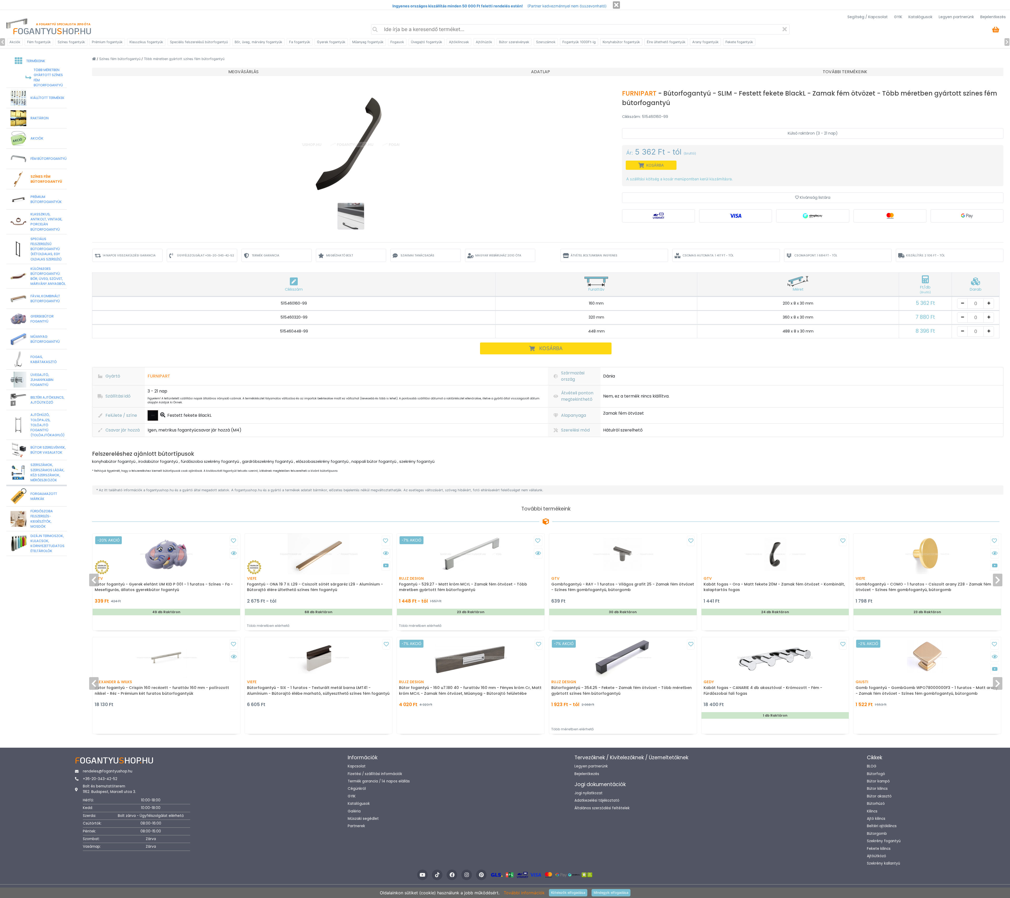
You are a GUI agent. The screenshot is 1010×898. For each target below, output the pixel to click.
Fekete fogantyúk (739, 42)
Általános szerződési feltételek (602, 808)
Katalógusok (920, 16)
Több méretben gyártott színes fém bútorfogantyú (184, 59)
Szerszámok (546, 42)
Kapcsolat (357, 766)
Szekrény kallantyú (883, 863)
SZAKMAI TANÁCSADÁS (417, 255)
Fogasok (397, 42)
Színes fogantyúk (71, 42)
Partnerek (356, 825)
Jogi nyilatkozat (588, 793)
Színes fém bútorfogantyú (120, 59)
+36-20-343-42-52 (100, 778)
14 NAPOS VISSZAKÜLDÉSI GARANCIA (129, 255)
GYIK (898, 16)
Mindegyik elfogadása (611, 893)
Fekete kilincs (879, 848)
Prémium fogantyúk (107, 42)
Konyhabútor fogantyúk (621, 42)
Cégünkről (357, 788)
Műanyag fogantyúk (367, 42)
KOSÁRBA (551, 348)
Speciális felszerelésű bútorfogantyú (199, 42)
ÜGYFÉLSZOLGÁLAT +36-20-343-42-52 (205, 255)
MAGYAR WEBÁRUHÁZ (498, 255)
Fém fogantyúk (39, 42)
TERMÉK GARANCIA (265, 255)
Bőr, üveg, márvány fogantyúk (258, 42)
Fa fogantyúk (299, 42)
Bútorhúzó (876, 803)
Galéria (354, 811)
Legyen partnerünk (956, 16)
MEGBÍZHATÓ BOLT (339, 255)
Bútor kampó (878, 781)
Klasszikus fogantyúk (146, 42)
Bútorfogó (876, 773)
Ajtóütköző (876, 856)
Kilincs (872, 811)
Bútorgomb (877, 833)
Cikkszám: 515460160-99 (645, 116)
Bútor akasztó (879, 796)
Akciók (14, 42)
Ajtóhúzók (484, 42)
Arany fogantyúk (705, 42)
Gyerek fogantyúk (331, 42)
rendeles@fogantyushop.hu (107, 771)
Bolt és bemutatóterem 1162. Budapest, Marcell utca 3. (109, 789)
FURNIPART (640, 93)
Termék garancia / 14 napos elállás (379, 781)
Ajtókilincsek (459, 42)
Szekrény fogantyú (884, 841)
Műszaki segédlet (363, 818)
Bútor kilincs (877, 788)
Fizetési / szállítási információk (375, 773)
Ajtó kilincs (876, 818)
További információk (524, 892)
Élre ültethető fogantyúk (666, 42)
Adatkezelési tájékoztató (596, 800)
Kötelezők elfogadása (568, 893)
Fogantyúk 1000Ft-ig (579, 42)
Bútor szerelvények (514, 42)
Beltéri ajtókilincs (882, 825)
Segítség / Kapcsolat (867, 16)
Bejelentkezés (993, 16)
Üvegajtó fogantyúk (426, 42)
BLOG (871, 766)
